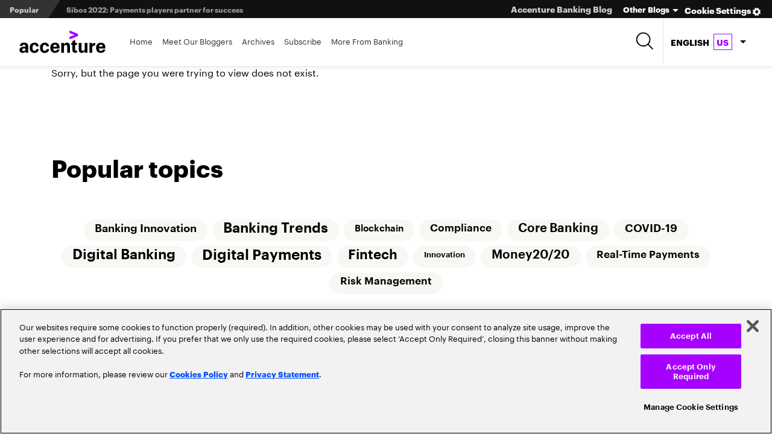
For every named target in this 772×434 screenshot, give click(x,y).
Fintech (372, 255)
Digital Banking (124, 255)
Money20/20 (531, 255)
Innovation (444, 255)
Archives (258, 40)
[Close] (752, 326)
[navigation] (708, 42)
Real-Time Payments (648, 255)
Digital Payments (261, 255)
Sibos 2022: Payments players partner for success (154, 9)
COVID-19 (651, 228)
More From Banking (367, 40)
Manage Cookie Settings (691, 406)
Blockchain (379, 228)
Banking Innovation (146, 228)
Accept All (691, 336)
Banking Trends (275, 228)
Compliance (461, 228)
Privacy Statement (282, 373)
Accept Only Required (690, 371)
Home (141, 40)
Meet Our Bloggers (197, 40)
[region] (386, 371)
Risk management (386, 281)
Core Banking (558, 228)
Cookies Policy (198, 373)
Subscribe (302, 40)
